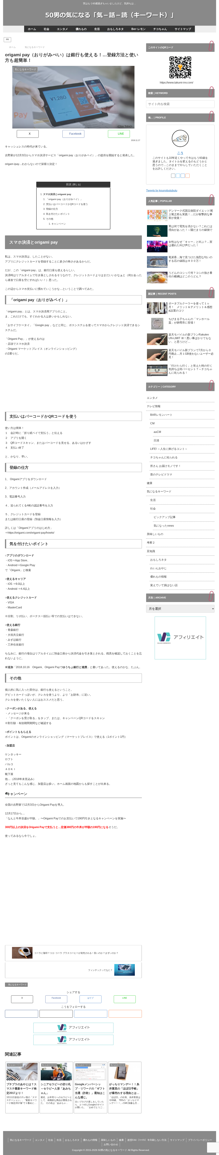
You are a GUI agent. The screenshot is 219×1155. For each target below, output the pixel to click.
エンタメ (152, 397)
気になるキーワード (17, 984)
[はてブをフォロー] (90, 1014)
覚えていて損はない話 (164, 585)
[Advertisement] (73, 384)
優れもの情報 (158, 576)
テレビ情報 (153, 406)
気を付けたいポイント (58, 213)
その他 (49, 218)
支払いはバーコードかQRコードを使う (67, 204)
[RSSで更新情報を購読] (125, 1014)
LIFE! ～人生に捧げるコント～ (169, 448)
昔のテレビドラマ (161, 474)
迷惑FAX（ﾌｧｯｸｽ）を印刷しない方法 (146, 1140)
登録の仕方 (52, 209)
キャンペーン (58, 223)
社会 (153, 508)
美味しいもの (155, 534)
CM (152, 423)
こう (180, 153)
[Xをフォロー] (56, 1014)
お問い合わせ (111, 1144)
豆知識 (151, 551)
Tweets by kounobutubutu (161, 190)
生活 (153, 500)
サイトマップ (177, 1140)
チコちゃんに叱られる (164, 457)
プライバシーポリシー (200, 1140)
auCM (157, 431)
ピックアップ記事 (165, 517)
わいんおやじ (158, 568)
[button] (211, 104)
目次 (69, 184)
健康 (149, 483)
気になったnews (164, 525)
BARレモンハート (162, 414)
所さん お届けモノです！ (165, 465)
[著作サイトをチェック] (21, 1014)
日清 (156, 440)
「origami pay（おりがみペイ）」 (64, 199)
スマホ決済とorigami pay (57, 194)
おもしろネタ (158, 559)
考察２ (151, 542)
